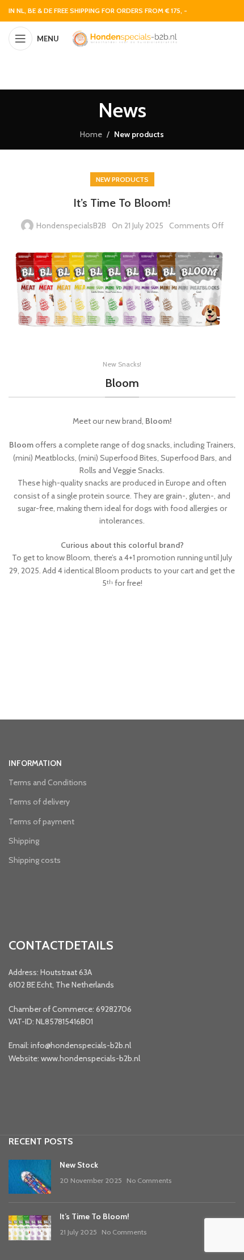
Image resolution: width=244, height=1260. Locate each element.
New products (139, 134)
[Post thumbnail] (30, 1177)
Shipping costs (35, 860)
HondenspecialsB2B (71, 225)
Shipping (24, 841)
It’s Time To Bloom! (94, 1216)
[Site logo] (124, 37)
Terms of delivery (39, 802)
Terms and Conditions (48, 782)
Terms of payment (41, 821)
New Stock (79, 1165)
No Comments (149, 1180)
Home (91, 134)
